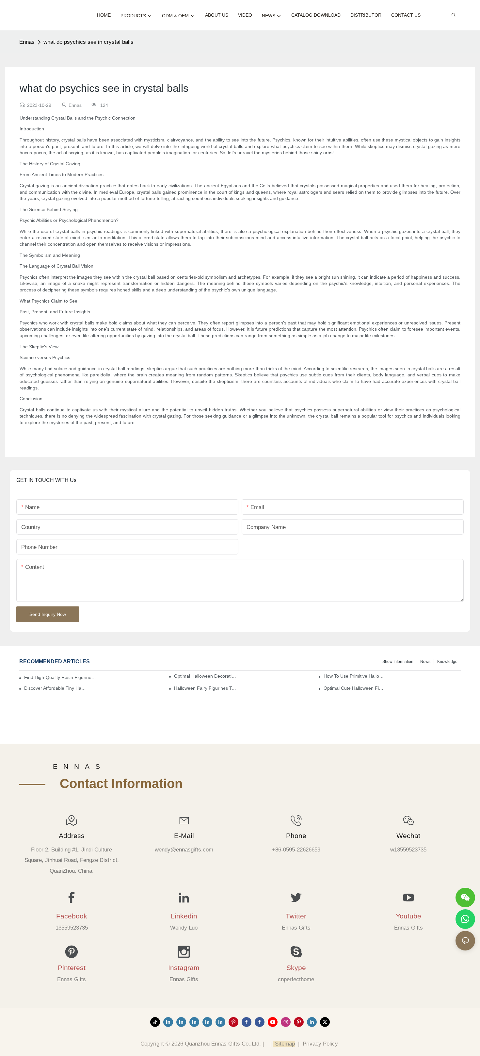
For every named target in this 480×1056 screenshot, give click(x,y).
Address (72, 835)
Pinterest (72, 967)
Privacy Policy (320, 1044)
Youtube (408, 916)
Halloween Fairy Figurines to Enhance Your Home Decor (205, 688)
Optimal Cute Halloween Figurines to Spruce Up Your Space (355, 688)
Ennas (27, 42)
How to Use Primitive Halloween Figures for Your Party (355, 676)
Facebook (71, 916)
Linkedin (184, 916)
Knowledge (447, 661)
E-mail (184, 835)
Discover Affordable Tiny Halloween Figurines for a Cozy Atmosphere (55, 688)
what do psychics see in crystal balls (88, 42)
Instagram (184, 967)
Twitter (296, 916)
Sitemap (284, 1044)
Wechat (408, 835)
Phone (296, 835)
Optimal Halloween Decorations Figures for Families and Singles (205, 676)
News (425, 661)
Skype (296, 967)
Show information (397, 661)
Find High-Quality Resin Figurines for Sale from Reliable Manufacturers (60, 677)
